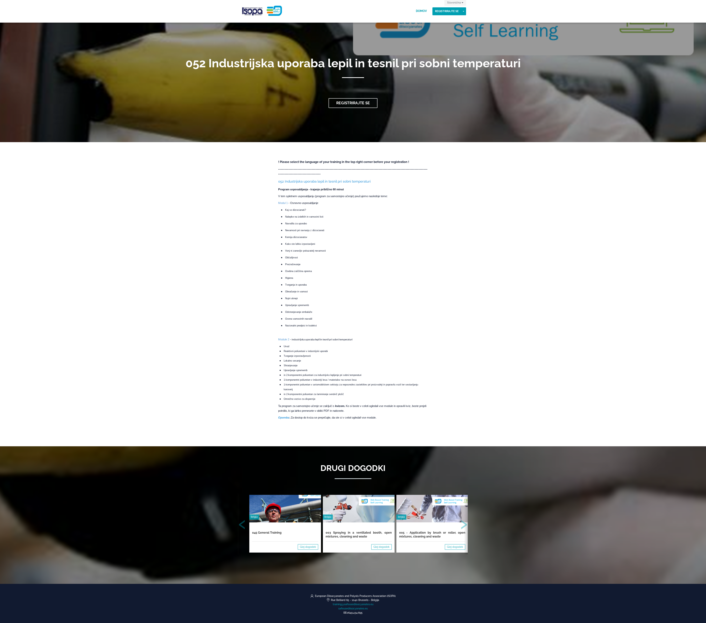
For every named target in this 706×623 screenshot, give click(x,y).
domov (421, 11)
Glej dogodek (308, 546)
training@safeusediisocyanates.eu (353, 604)
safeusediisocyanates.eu (353, 608)
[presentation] (242, 525)
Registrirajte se (447, 11)
